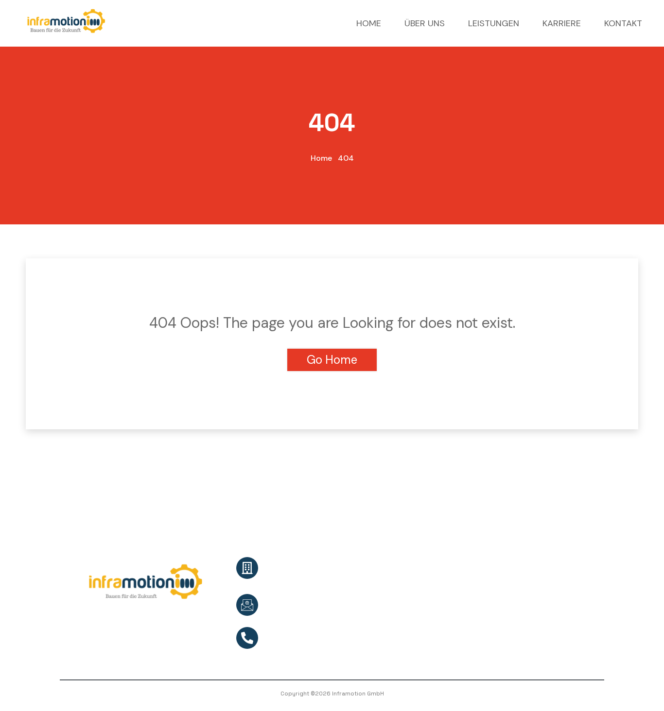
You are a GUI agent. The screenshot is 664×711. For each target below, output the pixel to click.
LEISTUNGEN (493, 23)
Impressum (398, 626)
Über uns (393, 556)
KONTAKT (623, 23)
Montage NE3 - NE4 (536, 609)
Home (321, 158)
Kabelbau (519, 574)
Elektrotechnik (527, 644)
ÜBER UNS (424, 23)
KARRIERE (561, 23)
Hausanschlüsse (531, 591)
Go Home (332, 359)
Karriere (391, 574)
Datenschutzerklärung (416, 609)
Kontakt (392, 591)
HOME (368, 23)
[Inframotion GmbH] (66, 22)
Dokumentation (530, 626)
